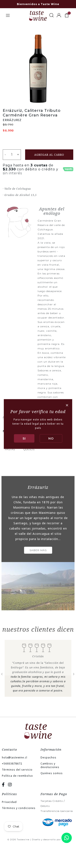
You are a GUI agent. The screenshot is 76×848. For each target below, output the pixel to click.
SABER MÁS (38, 550)
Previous (2, 673)
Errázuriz (12, 120)
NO (51, 438)
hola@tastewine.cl (14, 757)
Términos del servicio (17, 769)
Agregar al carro (49, 155)
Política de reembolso (17, 776)
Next (74, 673)
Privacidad (9, 802)
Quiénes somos (52, 773)
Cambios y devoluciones (50, 765)
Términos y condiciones (18, 808)
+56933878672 (12, 763)
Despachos (48, 757)
